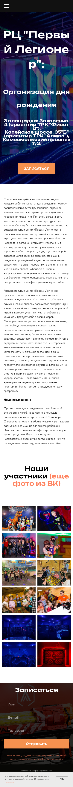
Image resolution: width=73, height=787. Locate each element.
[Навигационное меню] (6, 6)
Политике (9, 782)
